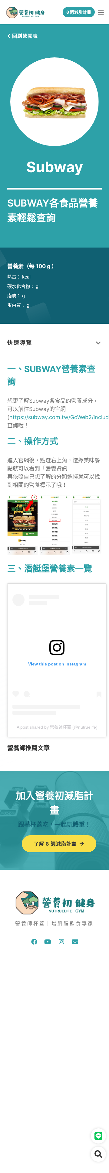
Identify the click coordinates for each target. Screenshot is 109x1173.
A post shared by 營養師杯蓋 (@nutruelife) (57, 727)
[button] (101, 12)
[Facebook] (34, 942)
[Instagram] (61, 942)
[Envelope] (75, 942)
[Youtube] (48, 942)
